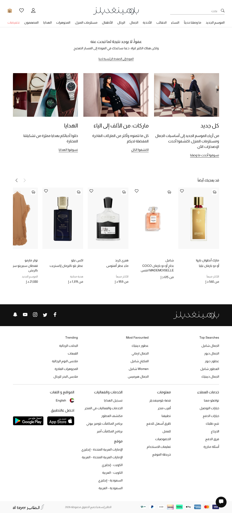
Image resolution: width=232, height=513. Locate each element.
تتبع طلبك (212, 423)
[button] (16, 180)
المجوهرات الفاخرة (66, 369)
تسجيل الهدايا (113, 400)
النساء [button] (175, 22)
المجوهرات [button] (63, 22)
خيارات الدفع (211, 416)
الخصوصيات (163, 439)
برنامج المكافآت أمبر (110, 431)
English (61, 400)
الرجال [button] (121, 22)
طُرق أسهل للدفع (158, 423)
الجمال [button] (134, 22)
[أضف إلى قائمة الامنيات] (182, 191)
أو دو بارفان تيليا (209, 266)
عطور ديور (212, 361)
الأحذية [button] (147, 22)
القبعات (73, 353)
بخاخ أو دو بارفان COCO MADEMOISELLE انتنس (157, 268)
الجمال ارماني (140, 353)
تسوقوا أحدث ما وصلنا (204, 155)
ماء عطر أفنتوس (117, 266)
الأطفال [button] (107, 22)
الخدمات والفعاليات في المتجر (104, 408)
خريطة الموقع (161, 454)
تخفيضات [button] (13, 22)
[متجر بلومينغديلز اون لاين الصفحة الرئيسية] (116, 10)
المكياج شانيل (139, 361)
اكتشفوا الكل (140, 149)
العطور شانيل (209, 369)
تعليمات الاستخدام (159, 447)
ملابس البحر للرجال (65, 376)
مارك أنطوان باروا (207, 260)
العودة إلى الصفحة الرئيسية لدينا (116, 58)
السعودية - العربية (111, 488)
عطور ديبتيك (140, 345)
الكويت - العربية (112, 472)
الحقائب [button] (161, 22)
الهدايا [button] (47, 22)
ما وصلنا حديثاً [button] (192, 22)
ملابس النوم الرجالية (65, 361)
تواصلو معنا (211, 400)
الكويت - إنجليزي (112, 465)
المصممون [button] (31, 22)
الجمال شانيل (210, 345)
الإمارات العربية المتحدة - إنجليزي (102, 449)
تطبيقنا (166, 416)
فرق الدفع (212, 439)
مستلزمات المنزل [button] (86, 22)
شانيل (169, 260)
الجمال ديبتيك (210, 376)
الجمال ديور (211, 353)
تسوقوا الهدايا (68, 149)
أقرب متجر (164, 408)
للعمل (166, 431)
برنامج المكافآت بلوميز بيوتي (104, 423)
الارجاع (215, 431)
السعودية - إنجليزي (110, 480)
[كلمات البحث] (223, 11)
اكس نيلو (77, 260)
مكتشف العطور (112, 416)
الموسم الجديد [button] (215, 22)
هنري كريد (121, 260)
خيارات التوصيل (209, 408)
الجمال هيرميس (138, 376)
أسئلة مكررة (211, 447)
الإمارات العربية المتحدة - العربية (102, 457)
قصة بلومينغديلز (160, 400)
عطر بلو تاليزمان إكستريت (66, 266)
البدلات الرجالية (68, 345)
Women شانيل (139, 369)
